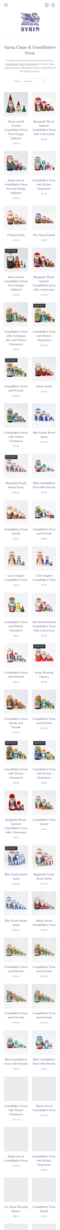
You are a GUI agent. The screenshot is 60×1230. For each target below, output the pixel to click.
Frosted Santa (16, 235)
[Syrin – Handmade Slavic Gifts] (30, 21)
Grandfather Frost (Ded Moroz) (21, 64)
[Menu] (6, 5)
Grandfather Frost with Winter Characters (44, 184)
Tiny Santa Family (44, 235)
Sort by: (17, 81)
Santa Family (44, 386)
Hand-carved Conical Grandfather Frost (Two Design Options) (15, 130)
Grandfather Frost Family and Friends (15, 723)
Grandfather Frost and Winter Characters (15, 626)
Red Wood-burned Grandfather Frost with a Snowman (44, 626)
